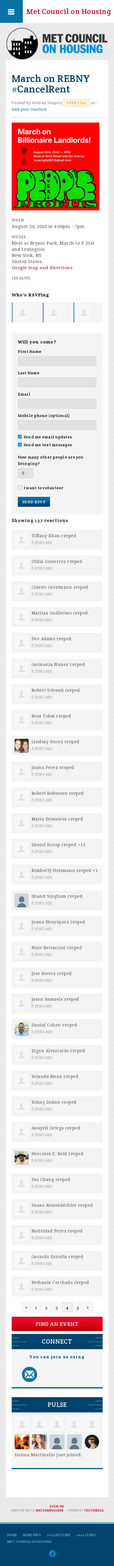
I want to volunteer (43, 487)
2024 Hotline (58, 1535)
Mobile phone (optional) (44, 415)
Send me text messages (48, 444)
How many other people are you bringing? (50, 460)
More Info (32, 1535)
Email (24, 394)
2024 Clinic (86, 1535)
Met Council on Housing (68, 11)
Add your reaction (29, 109)
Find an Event (57, 1324)
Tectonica (93, 1510)
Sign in (56, 1506)
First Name (30, 351)
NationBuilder (49, 1510)
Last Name (28, 372)
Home (12, 1535)
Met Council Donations (29, 1542)
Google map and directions (42, 267)
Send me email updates (48, 436)
